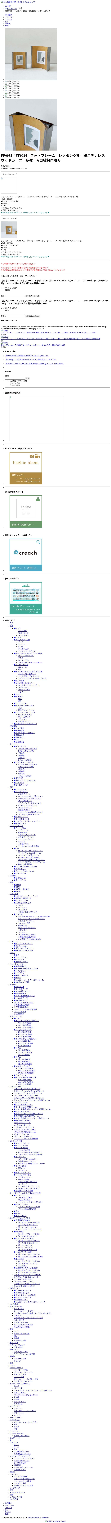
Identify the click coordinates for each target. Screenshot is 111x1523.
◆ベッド (17, 628)
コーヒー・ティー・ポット (24, 1458)
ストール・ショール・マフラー (26, 1422)
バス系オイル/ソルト (26, 921)
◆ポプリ (17, 1213)
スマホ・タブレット (17, 1492)
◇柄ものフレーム (21, 1102)
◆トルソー (18, 694)
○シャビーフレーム (21, 1134)
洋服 (15, 1429)
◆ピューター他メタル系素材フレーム (28, 1114)
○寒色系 (21, 769)
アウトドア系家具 (21, 1476)
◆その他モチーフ (21, 1000)
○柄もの (21, 774)
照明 (11, 787)
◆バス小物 (18, 914)
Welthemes (45, 1517)
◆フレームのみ (20, 873)
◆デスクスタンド (21, 817)
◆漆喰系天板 (19, 735)
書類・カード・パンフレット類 (26, 1379)
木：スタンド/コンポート (28, 1263)
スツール (21, 644)
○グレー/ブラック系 (26, 767)
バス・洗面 (14, 894)
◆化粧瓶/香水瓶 (20, 966)
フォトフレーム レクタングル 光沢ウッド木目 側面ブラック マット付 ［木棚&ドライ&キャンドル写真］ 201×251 (48, 333)
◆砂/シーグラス (20, 1216)
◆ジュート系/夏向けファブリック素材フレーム (32, 1109)
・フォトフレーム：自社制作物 (26, 1139)
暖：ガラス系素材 (25, 1064)
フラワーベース (16, 1016)
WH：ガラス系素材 (25, 1027)
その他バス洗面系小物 (27, 937)
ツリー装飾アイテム (21, 1451)
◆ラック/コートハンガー (23, 683)
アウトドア (14, 1474)
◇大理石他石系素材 (21, 1005)
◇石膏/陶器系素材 (21, 1007)
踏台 (20, 701)
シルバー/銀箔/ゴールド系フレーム (31, 862)
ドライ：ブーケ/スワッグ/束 (29, 1207)
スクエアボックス (21, 1352)
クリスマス (14, 1442)
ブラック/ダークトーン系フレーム (31, 860)
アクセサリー (15, 1431)
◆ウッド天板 (19, 728)
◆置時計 (17, 887)
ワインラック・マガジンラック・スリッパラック (33, 1390)
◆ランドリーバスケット (23, 944)
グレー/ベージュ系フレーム (28, 857)
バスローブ (22, 910)
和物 (11, 1495)
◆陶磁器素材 (19, 1232)
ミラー (12, 953)
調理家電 (17, 1465)
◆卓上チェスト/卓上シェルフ (25, 724)
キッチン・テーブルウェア (20, 1456)
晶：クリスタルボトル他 (27, 1250)
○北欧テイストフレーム (23, 1136)
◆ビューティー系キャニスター (26, 969)
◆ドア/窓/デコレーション (24, 705)
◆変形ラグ (18, 778)
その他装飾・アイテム (22, 1454)
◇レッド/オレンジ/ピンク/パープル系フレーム (32, 1100)
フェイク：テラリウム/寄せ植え (30, 1202)
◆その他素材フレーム (22, 1120)
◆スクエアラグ (20, 746)
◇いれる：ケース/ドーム (23, 1281)
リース (16, 1447)
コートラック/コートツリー (28, 685)
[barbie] (18, 2)
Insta (6, 25)
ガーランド (22, 1184)
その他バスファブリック (27, 912)
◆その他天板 (19, 742)
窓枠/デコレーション (26, 710)
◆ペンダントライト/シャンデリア (27, 821)
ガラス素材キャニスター (27, 1159)
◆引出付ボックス (21, 1300)
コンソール (22, 667)
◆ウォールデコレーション (24, 871)
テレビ (16, 1331)
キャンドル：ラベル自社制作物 (30, 1154)
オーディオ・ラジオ (21, 1334)
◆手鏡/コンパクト (21, 962)
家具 (11, 626)
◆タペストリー (20, 869)
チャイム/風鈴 (23, 1179)
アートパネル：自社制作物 (28, 846)
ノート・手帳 (19, 1377)
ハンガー (21, 692)
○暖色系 (21, 771)
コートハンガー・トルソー (24, 1311)
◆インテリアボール (21, 1143)
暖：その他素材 (24, 1059)
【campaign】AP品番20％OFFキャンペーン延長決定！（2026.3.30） (31, 360)
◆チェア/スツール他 (22, 640)
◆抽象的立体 (19, 987)
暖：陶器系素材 (24, 1061)
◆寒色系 (17, 1048)
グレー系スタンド (25, 801)
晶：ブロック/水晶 (25, 1247)
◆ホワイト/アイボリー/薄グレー (26, 1021)
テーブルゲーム (20, 1402)
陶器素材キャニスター (27, 1161)
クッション (18, 1408)
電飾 (15, 1449)
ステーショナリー (16, 1368)
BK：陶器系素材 (24, 1041)
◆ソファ (17, 637)
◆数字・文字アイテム (22, 1173)
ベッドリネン (23, 635)
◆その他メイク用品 (21, 982)
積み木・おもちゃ (21, 1322)
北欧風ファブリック (26, 837)
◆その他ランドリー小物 (23, 950)
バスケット (18, 1388)
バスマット (22, 907)
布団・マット (23, 633)
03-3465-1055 (12, 9)
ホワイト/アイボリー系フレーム (30, 851)
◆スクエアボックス (21, 1293)
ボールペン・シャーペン (23, 1372)
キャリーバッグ (20, 1359)
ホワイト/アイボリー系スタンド (30, 796)
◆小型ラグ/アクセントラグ (24, 780)
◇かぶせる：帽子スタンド (24, 1286)
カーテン (17, 1415)
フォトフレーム (16, 1086)
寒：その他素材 (24, 1055)
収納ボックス (15, 1288)
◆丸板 (16, 739)
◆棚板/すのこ (19, 737)
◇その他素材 (19, 1014)
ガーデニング (15, 1488)
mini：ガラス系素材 (25, 1082)
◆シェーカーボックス (22, 1290)
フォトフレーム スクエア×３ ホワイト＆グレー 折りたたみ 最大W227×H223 (33, 345)
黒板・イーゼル (20, 1393)
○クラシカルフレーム (22, 1125)
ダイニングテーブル (26, 656)
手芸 (11, 1490)
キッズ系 (21, 842)
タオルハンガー (24, 690)
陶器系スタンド (24, 810)
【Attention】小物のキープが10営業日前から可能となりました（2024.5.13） (34, 364)
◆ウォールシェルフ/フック (24, 712)
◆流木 (16, 1211)
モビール (13, 876)
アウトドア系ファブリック (24, 1479)
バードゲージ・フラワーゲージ (26, 1395)
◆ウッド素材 (19, 1259)
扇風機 (16, 1338)
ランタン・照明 (20, 1483)
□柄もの (21, 758)
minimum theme (33, 1517)
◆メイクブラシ (20, 971)
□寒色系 (21, 753)
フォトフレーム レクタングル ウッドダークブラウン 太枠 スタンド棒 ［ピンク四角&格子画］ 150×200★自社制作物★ (50, 339)
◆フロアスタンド (21, 789)
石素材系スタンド (25, 808)
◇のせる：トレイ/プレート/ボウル (27, 1275)
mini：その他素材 (25, 1084)
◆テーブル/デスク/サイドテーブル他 (28, 653)
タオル (20, 905)
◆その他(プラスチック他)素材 (26, 1268)
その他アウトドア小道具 (23, 1486)
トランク (17, 1361)
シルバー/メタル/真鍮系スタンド (30, 812)
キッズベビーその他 (21, 1327)
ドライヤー (22, 932)
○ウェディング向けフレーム (25, 1132)
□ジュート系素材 (24, 760)
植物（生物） (19, 1347)
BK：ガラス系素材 (25, 1043)
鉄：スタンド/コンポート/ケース (30, 1256)
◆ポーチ (17, 978)
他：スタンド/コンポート (28, 1272)
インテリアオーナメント (27, 1182)
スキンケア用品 (24, 923)
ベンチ (20, 647)
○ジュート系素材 (24, 776)
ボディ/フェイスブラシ (27, 928)
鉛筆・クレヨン (20, 1374)
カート (8, 6)
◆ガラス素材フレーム (22, 1111)
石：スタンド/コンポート (28, 1225)
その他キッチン (20, 1470)
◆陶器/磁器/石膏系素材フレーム (26, 1116)
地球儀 (16, 1399)
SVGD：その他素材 (25, 1073)
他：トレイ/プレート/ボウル (29, 1270)
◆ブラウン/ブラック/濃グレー (25, 1039)
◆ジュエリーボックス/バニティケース (29, 980)
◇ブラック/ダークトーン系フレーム (28, 1093)
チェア (20, 642)
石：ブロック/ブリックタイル (29, 1229)
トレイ (16, 1386)
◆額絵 (16, 848)
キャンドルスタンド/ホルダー (29, 1152)
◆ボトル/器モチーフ (22, 991)
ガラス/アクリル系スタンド (28, 814)
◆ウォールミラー (21, 957)
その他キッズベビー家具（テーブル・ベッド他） (33, 1313)
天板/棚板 (13, 726)
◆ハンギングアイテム (22, 1175)
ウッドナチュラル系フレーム (29, 853)
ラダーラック (23, 687)
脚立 (20, 699)
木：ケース (22, 1266)
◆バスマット (19, 783)
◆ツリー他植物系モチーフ (24, 996)
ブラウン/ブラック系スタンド (29, 803)
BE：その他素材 (24, 1037)
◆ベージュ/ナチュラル (23, 1030)
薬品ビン (21, 1168)
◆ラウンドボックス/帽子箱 (24, 1295)
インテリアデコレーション (20, 1383)
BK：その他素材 (24, 1046)
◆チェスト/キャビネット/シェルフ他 (28, 671)
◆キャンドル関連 (21, 1148)
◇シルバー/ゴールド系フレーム (26, 1095)
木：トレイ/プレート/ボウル (29, 1261)
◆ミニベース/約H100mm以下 (25, 1077)
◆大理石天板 (19, 730)
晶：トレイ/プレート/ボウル (29, 1241)
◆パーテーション (21, 703)
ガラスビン (22, 1170)
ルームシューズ (16, 1417)
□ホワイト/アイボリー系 (27, 749)
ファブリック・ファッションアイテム (28, 1318)
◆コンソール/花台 (21, 665)
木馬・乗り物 (19, 1320)
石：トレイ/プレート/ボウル (29, 1222)
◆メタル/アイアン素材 (23, 1252)
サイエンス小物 (16, 1497)
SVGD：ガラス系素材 (26, 1071)
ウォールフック (24, 717)
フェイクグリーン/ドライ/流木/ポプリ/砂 (25, 1193)
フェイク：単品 (24, 1200)
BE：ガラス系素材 (25, 1034)
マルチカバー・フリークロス (25, 1411)
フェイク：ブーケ (25, 1198)
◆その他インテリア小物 (23, 1191)
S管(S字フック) (24, 721)
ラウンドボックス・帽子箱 (24, 1354)
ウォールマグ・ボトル (22, 1481)
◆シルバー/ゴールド (22, 1066)
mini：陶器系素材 (25, 1080)
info (6, 22)
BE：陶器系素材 (24, 1032)
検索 (7, 376)
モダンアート (23, 830)
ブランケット (19, 1413)
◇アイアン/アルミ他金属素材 (25, 1009)
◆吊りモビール (20, 878)
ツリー (16, 1445)
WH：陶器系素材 (25, 1025)
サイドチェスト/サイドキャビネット (32, 678)
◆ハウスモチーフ (21, 998)
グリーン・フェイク (17, 1345)
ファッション (15, 1420)
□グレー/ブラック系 (26, 751)
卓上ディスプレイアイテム (20, 1218)
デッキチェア (23, 649)
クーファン (18, 1315)
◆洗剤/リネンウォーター (23, 948)
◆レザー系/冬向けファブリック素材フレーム (31, 1118)
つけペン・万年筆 (21, 1370)
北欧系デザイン (24, 794)
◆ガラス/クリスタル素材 (23, 1238)
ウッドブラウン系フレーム (28, 855)
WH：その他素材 (25, 1023)
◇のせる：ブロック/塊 (23, 1279)
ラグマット (14, 744)
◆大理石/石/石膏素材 (22, 1220)
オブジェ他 (14, 1343)
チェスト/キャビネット (27, 674)
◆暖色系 (17, 1057)
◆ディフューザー (21, 1145)
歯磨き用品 (22, 925)
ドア (20, 708)
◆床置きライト (20, 823)
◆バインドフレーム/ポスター (25, 866)
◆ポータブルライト (21, 819)
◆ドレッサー (19, 681)
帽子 (15, 1424)
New (11, 622)
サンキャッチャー (25, 1177)
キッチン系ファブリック (23, 1467)
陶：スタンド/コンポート (28, 1236)
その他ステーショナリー (23, 1381)
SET (11, 624)
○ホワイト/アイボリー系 (27, 764)
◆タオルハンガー (21, 900)
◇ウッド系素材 (20, 1012)
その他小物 (18, 1404)
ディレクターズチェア (27, 651)
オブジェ (13, 984)
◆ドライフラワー (21, 1204)
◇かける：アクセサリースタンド (27, 1284)
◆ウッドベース (20, 1075)
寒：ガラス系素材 (25, 1052)
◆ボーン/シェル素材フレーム (25, 1107)
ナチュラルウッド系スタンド (29, 798)
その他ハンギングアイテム (28, 1188)
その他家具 (14, 1304)
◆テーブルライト (21, 792)
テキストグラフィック (27, 835)
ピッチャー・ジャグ (21, 1461)
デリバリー (9, 17)
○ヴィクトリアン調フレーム (25, 1130)
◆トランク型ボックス (22, 1297)
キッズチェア (19, 1309)
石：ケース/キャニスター (28, 1227)
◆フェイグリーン (21, 1195)
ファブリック (15, 1406)
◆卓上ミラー (19, 959)
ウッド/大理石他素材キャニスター (31, 1164)
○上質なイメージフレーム (24, 1127)
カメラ (12, 1365)
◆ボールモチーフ (21, 989)
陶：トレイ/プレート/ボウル (29, 1234)
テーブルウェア (20, 1463)
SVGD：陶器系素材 (25, 1068)
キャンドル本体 (24, 1150)
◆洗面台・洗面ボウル (22, 898)
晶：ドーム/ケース (25, 1245)
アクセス (8, 19)
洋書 (11, 1363)
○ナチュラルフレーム (22, 1123)
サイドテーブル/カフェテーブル (30, 662)
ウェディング (15, 1438)
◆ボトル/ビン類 (20, 1166)
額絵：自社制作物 (25, 864)
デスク (20, 658)
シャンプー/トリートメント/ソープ (31, 919)
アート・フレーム (16, 826)
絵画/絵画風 (22, 832)
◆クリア (17, 1018)
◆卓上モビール (20, 880)
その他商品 (14, 1499)
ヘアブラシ (22, 930)
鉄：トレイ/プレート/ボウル (29, 1254)
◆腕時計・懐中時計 (21, 889)
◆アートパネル (20, 828)
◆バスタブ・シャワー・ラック (26, 896)
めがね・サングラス (21, 1436)
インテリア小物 (16, 1141)
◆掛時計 (17, 885)
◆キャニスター (20, 1157)
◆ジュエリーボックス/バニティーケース (30, 1302)
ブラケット (22, 719)
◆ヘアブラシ (19, 973)
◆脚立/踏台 (18, 696)
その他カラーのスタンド (27, 805)
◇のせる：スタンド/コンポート (26, 1277)
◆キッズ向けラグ (21, 785)
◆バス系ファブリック (22, 903)
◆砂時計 (17, 891)
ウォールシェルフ (25, 715)
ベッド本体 (22, 631)
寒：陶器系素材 (24, 1050)
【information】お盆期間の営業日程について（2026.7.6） (27, 356)
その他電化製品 (20, 1340)
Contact (8, 24)
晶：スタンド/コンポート (28, 1243)
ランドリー (14, 941)
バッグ (16, 1427)
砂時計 (16, 1397)
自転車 (12, 1472)
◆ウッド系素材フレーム (23, 1105)
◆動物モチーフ (20, 993)
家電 (11, 1329)
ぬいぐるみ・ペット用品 (23, 1325)
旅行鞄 (12, 1356)
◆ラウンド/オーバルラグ (23, 762)
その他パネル (23, 844)
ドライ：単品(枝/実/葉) (27, 1209)
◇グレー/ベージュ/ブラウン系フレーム (29, 1091)
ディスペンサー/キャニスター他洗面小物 (34, 916)
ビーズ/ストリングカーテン (28, 1186)
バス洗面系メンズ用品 (27, 935)
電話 (15, 1336)
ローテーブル (23, 660)
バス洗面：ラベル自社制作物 (29, 939)
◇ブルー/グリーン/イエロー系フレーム (29, 1098)
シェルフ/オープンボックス (28, 676)
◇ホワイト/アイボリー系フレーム (27, 1089)
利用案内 (8, 15)
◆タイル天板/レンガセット (24, 733)
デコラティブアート (26, 839)
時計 (11, 882)
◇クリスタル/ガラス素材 (23, 1003)
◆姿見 (16, 955)
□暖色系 (21, 755)
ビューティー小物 (16, 964)
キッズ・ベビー (16, 1306)
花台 (20, 669)
